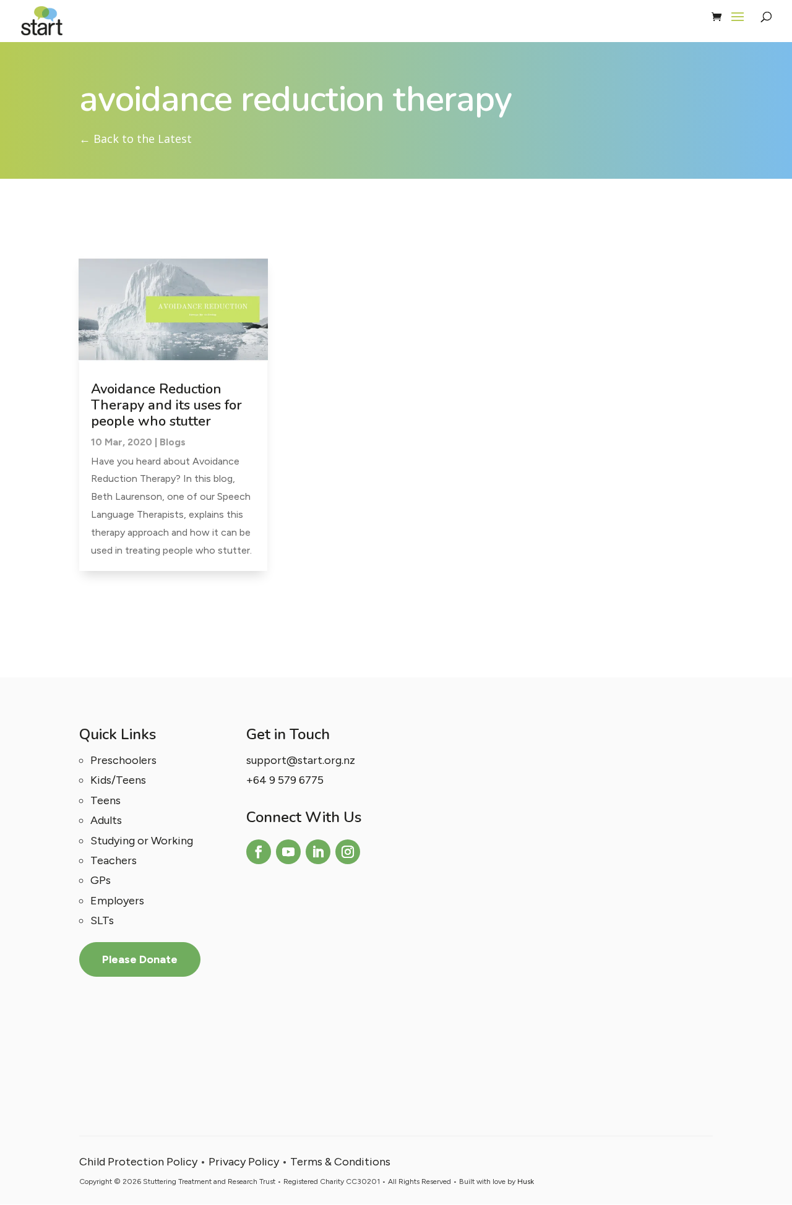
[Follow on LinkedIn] (318, 851)
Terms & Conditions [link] (340, 1162)
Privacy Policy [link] (244, 1162)
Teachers (113, 860)
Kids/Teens (118, 780)
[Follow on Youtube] (288, 851)
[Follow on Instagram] (347, 851)
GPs (100, 880)
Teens (105, 800)
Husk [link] (525, 1181)
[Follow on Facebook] (258, 851)
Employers (117, 900)
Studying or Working (141, 840)
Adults (106, 820)
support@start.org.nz (300, 760)
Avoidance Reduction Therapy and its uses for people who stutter (166, 405)
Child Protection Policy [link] (138, 1162)
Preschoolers (123, 760)
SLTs (102, 920)
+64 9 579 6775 (285, 780)
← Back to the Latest (135, 138)
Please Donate (140, 959)
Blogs (173, 442)
